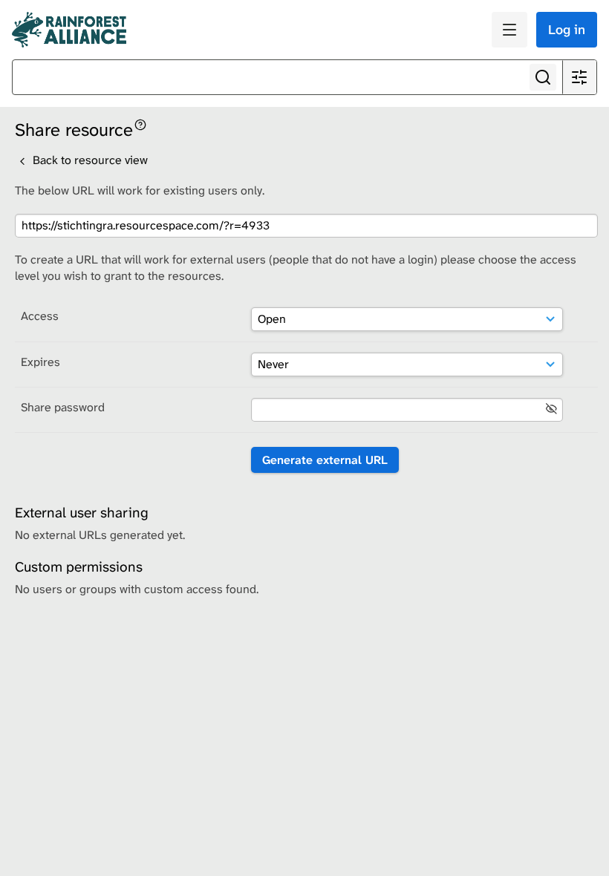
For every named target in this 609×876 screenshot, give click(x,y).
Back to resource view (89, 160)
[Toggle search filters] (579, 77)
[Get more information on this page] (140, 123)
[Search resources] (543, 77)
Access (40, 316)
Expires (40, 362)
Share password (63, 407)
